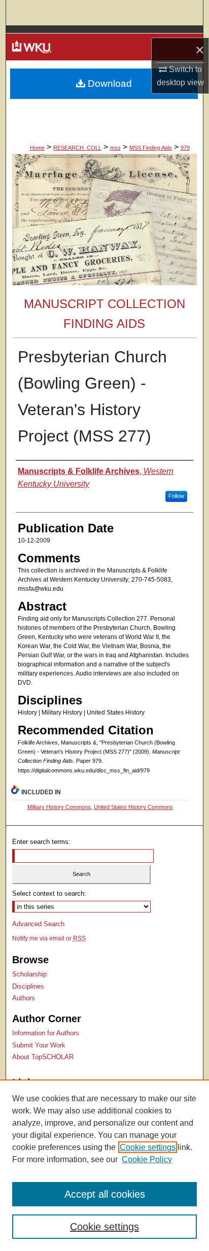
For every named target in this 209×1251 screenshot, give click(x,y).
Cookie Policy (147, 1159)
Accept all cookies (104, 1194)
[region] (104, 1165)
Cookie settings (148, 1147)
